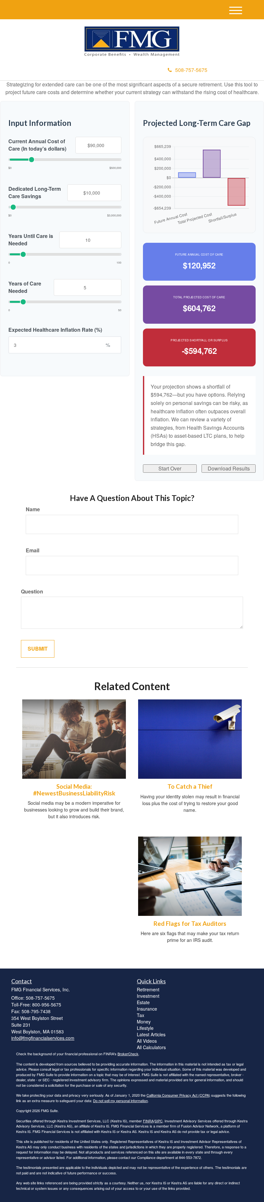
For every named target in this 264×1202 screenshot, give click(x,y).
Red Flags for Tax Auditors (190, 923)
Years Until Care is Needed (30, 240)
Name (33, 509)
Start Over (169, 468)
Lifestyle (145, 1028)
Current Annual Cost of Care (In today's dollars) (37, 145)
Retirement (148, 989)
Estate (143, 1002)
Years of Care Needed (24, 287)
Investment (148, 996)
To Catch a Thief (189, 786)
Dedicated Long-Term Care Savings (34, 192)
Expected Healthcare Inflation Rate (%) (55, 329)
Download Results (229, 468)
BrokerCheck (128, 1053)
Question (32, 591)
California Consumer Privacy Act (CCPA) (178, 1095)
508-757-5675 (191, 70)
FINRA (148, 1120)
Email (32, 550)
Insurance (147, 1008)
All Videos (147, 1041)
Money (144, 1021)
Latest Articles (151, 1034)
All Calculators (151, 1047)
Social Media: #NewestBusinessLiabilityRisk (74, 790)
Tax (140, 1015)
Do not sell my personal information (120, 1100)
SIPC (159, 1120)
